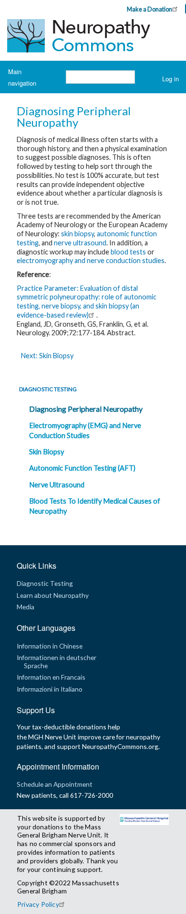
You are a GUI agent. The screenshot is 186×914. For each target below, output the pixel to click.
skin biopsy (77, 234)
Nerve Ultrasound (56, 485)
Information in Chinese (50, 646)
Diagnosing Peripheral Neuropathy (86, 408)
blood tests (128, 252)
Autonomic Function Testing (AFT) (82, 468)
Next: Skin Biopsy (47, 356)
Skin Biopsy (46, 452)
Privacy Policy (38, 904)
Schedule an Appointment (55, 784)
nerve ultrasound (80, 243)
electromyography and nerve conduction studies (91, 260)
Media (25, 607)
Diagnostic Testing (48, 389)
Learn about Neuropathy (53, 595)
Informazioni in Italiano (50, 689)
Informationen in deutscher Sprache (56, 661)
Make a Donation (149, 9)
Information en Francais (51, 677)
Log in (170, 78)
